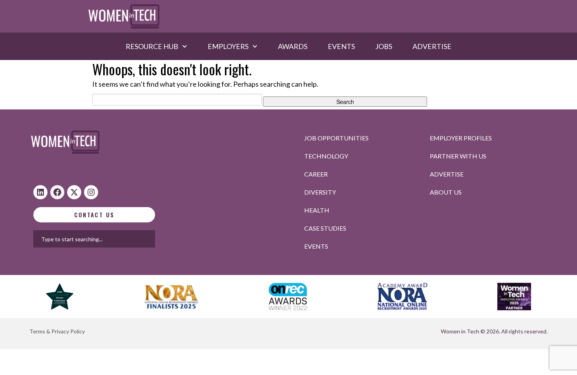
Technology (326, 156)
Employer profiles (461, 138)
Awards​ (292, 46)
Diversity (320, 192)
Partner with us (458, 156)
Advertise (432, 46)
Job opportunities (336, 138)
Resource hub (152, 46)
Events (341, 46)
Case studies (325, 228)
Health (316, 210)
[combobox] (119, 239)
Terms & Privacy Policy (57, 331)
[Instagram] (91, 192)
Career (316, 174)
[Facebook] (57, 192)
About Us (446, 192)
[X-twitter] (74, 192)
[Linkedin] (40, 192)
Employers (228, 46)
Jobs (383, 46)
